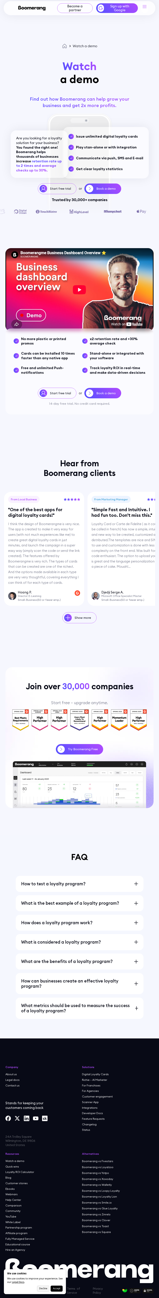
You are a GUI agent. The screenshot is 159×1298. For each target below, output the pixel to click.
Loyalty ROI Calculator (19, 1172)
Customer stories (16, 1183)
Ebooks (10, 1189)
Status (86, 1130)
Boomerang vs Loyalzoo (97, 1167)
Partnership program (18, 1227)
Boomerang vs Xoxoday (97, 1179)
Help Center (13, 1200)
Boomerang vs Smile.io (97, 1202)
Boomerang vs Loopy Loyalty (101, 1191)
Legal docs (12, 1080)
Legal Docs (18, 1282)
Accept (56, 1288)
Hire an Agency (15, 1250)
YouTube (10, 1216)
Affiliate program (16, 1233)
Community (13, 1211)
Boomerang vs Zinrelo (96, 1214)
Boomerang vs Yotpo (95, 1173)
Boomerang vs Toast (95, 1226)
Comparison (13, 1205)
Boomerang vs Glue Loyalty (100, 1208)
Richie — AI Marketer (94, 1080)
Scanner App (90, 1102)
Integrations (90, 1107)
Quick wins (12, 1166)
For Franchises (91, 1085)
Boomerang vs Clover (96, 1220)
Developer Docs (92, 1113)
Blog (8, 1177)
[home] (32, 8)
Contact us (12, 1085)
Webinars (11, 1194)
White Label (13, 1222)
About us (11, 1074)
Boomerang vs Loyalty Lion (99, 1196)
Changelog (89, 1124)
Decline (43, 1288)
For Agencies (90, 1091)
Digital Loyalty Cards (95, 1074)
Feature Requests (93, 1119)
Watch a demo (14, 1161)
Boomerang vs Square (96, 1232)
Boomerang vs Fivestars (97, 1161)
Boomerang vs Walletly (97, 1185)
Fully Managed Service (20, 1239)
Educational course (17, 1244)
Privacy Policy (116, 1286)
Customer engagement (97, 1096)
